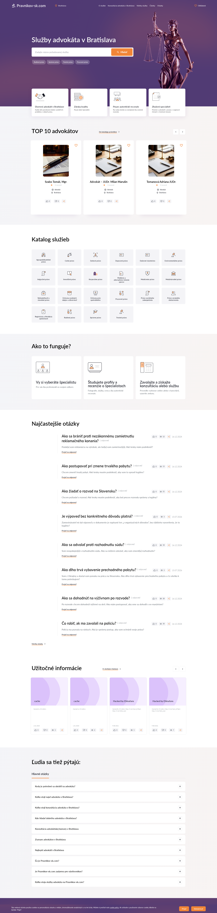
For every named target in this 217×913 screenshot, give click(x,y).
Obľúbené (202, 6)
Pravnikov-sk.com (31, 5)
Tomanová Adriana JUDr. (161, 181)
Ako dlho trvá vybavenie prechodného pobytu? (99, 569)
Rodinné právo (39, 62)
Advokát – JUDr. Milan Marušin (108, 181)
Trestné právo (68, 62)
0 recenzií (58, 185)
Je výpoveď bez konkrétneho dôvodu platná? (97, 516)
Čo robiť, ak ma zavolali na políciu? (89, 623)
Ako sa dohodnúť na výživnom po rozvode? (96, 598)
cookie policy (114, 907)
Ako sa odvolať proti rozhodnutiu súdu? (93, 544)
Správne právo (54, 62)
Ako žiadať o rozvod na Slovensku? (89, 491)
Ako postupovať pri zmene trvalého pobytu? (97, 466)
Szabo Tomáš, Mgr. (56, 181)
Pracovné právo (82, 62)
